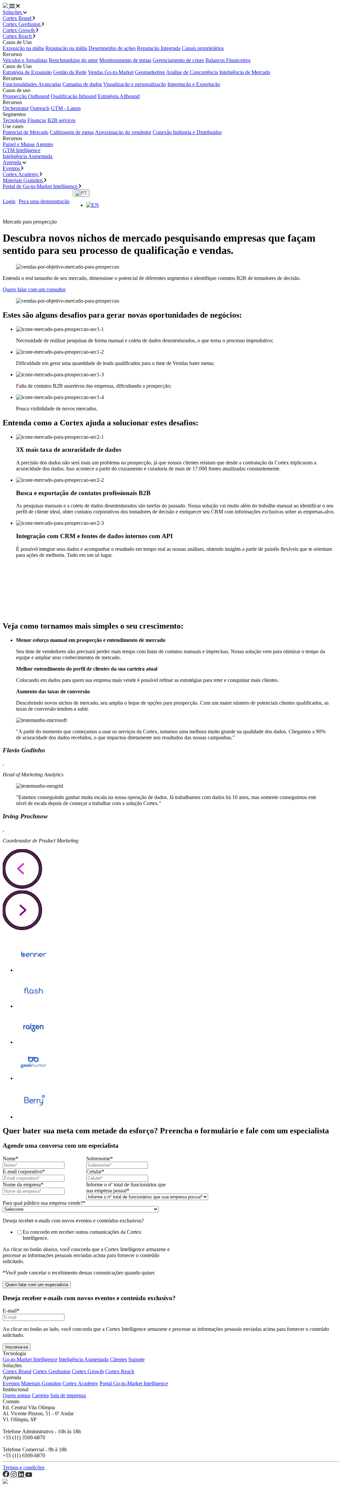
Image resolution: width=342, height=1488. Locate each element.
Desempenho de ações (112, 48)
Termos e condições (23, 1467)
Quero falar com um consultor (34, 289)
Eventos (12, 168)
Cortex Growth (19, 30)
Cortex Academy (21, 174)
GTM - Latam (65, 108)
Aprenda (12, 162)
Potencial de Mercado (25, 132)
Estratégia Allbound (119, 96)
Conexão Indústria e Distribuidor (187, 132)
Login (9, 201)
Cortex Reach (18, 36)
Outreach (39, 108)
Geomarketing (150, 72)
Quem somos (16, 1395)
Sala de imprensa (68, 1395)
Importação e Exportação (193, 84)
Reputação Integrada (158, 48)
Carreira (40, 1395)
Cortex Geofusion (22, 24)
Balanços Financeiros (227, 60)
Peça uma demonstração (44, 201)
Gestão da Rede (70, 72)
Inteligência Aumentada (27, 156)
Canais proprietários (203, 48)
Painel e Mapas (19, 144)
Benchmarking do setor (73, 60)
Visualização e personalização (134, 84)
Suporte (136, 1359)
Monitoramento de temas (125, 60)
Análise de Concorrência (192, 72)
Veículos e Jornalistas (25, 60)
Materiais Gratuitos (23, 180)
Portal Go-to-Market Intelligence (134, 1383)
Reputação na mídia (66, 48)
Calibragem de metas (72, 132)
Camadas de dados (82, 84)
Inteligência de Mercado (244, 72)
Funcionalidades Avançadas (32, 84)
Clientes (118, 1359)
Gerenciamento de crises (178, 60)
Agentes (44, 144)
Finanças (36, 120)
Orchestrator (16, 108)
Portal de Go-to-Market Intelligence (41, 186)
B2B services (61, 120)
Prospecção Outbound (26, 96)
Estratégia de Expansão (27, 72)
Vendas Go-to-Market (111, 72)
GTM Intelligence (21, 150)
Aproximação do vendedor (123, 132)
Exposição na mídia (23, 48)
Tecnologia (14, 120)
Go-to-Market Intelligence (30, 1359)
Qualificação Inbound (74, 96)
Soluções (13, 12)
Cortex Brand (18, 18)
